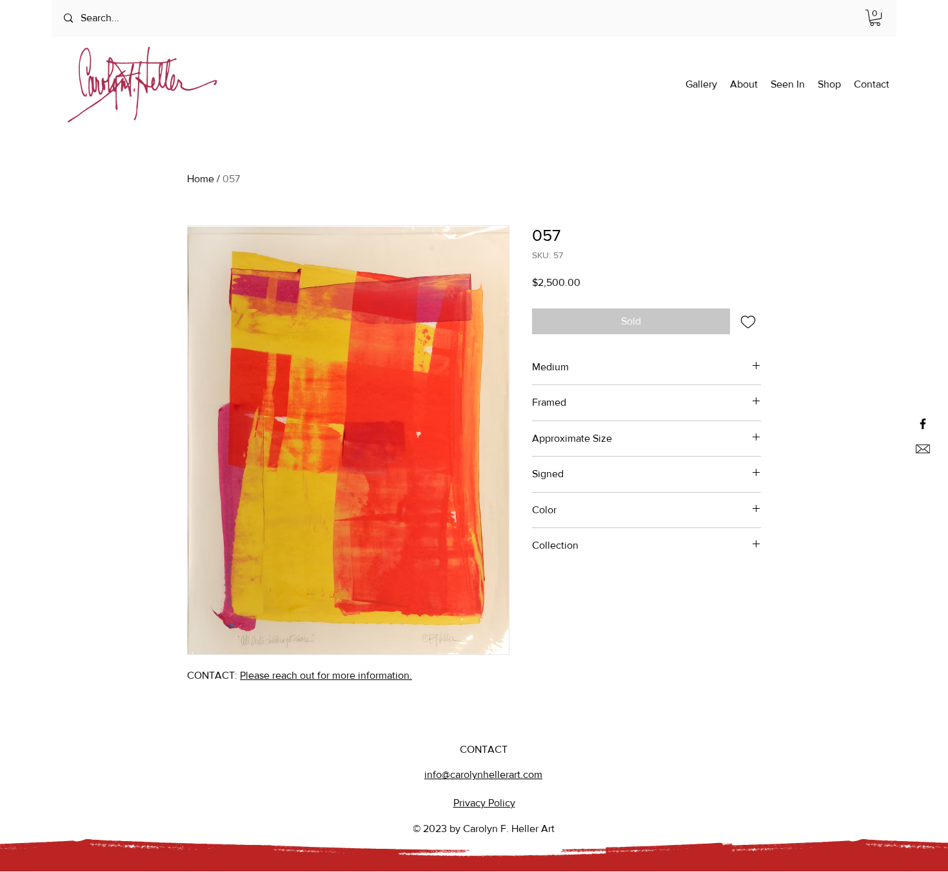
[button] (875, 18)
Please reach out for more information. (326, 675)
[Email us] (923, 449)
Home (200, 178)
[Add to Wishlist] (748, 321)
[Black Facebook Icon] (923, 424)
